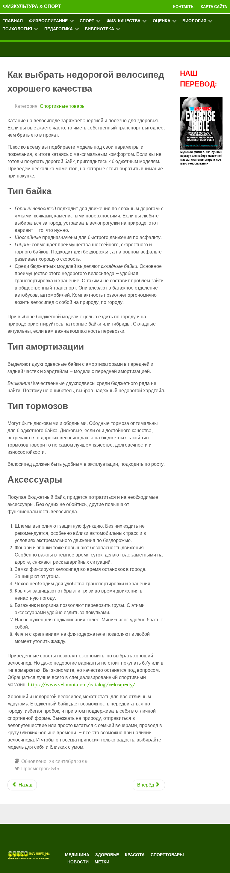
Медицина (77, 854)
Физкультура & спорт (32, 6)
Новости (78, 862)
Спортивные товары (63, 106)
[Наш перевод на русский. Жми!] (201, 131)
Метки (102, 862)
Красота (135, 854)
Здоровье (107, 854)
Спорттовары (167, 854)
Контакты (184, 6)
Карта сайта (214, 6)
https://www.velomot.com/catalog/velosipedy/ (81, 685)
